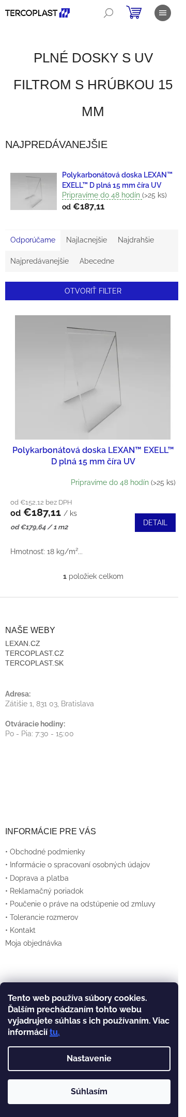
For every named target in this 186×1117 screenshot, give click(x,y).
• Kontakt (20, 930)
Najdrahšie (136, 240)
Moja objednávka (33, 943)
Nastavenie (89, 1058)
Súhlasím (89, 1091)
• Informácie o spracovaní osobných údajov (77, 865)
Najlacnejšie (86, 240)
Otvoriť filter (93, 291)
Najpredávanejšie (39, 261)
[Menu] (162, 13)
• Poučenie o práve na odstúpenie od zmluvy (80, 904)
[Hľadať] (108, 13)
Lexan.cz (22, 643)
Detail (155, 523)
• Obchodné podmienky (45, 852)
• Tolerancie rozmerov (41, 917)
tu (54, 1032)
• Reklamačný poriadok (44, 891)
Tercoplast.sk (34, 663)
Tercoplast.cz (34, 653)
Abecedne (97, 261)
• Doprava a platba (37, 878)
